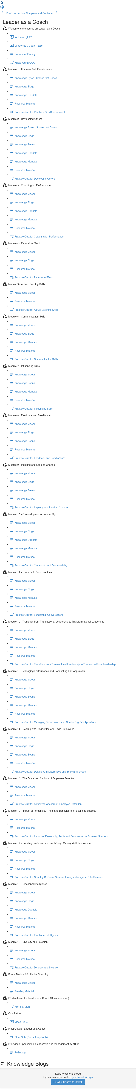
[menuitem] (2, 8)
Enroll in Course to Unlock (68, 1082)
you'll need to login (82, 1077)
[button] (2, 3)
